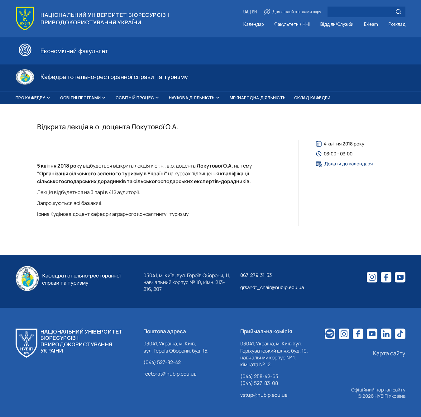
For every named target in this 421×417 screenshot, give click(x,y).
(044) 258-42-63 (259, 376)
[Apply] (398, 12)
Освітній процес (135, 97)
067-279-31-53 (256, 275)
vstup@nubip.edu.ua (264, 394)
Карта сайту (389, 353)
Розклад (397, 24)
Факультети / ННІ (292, 24)
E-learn (371, 24)
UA (246, 12)
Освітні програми (80, 97)
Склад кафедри (312, 97)
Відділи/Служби (336, 24)
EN (254, 12)
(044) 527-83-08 (259, 383)
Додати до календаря (348, 164)
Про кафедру (30, 97)
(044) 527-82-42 (162, 362)
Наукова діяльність (192, 97)
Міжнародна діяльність (257, 97)
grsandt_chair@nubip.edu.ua (272, 287)
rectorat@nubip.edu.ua (170, 373)
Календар (253, 24)
